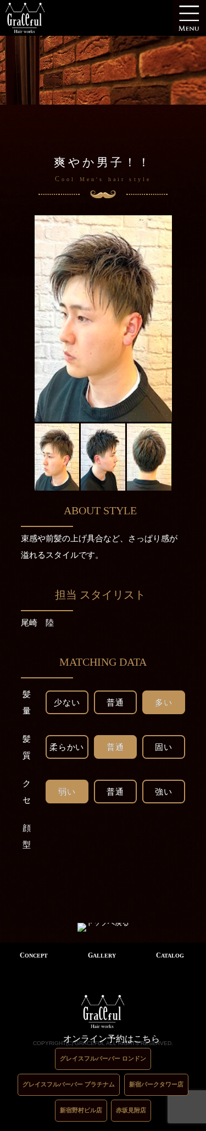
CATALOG (170, 955)
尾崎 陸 (37, 622)
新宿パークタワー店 (156, 1084)
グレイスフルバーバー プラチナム (69, 1084)
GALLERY (102, 955)
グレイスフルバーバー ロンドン (103, 1058)
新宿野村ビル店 (81, 1110)
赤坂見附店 (131, 1110)
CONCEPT (34, 955)
